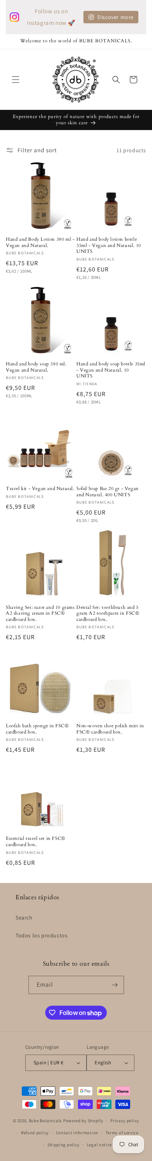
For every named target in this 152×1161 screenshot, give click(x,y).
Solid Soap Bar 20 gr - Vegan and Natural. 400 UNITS (107, 492)
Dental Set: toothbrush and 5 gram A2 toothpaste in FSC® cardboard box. (108, 613)
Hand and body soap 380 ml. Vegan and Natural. (36, 367)
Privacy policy (124, 1120)
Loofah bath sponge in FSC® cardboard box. (37, 729)
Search (24, 917)
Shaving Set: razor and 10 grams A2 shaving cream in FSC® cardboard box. (40, 613)
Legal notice (99, 1144)
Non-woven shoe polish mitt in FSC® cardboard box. (110, 729)
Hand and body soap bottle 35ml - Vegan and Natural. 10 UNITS (110, 370)
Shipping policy (64, 1144)
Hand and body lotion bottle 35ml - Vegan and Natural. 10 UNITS (108, 245)
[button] (15, 79)
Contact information (77, 1132)
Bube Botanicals (45, 1120)
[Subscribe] (115, 985)
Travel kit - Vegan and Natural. (40, 489)
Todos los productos (41, 935)
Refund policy (35, 1132)
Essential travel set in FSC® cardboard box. (35, 842)
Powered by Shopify (83, 1120)
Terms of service (122, 1132)
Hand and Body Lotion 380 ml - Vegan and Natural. (40, 242)
